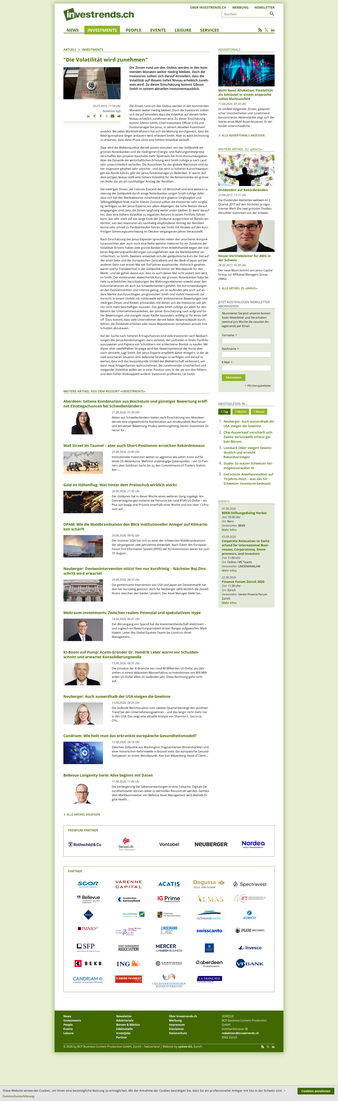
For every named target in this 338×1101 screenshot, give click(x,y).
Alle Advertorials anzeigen (243, 135)
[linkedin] (87, 117)
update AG (185, 1046)
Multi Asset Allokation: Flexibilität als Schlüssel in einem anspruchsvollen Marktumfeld (245, 94)
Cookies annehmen (315, 1091)
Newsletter (265, 7)
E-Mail (227, 362)
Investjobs (123, 1033)
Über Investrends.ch (208, 7)
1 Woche (240, 412)
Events (158, 30)
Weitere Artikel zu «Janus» (240, 149)
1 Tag (224, 412)
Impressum (177, 1025)
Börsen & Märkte (128, 1025)
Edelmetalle (124, 1029)
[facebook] (99, 117)
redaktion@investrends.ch (240, 1033)
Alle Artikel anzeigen (83, 814)
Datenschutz (178, 1033)
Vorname (229, 335)
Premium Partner (83, 830)
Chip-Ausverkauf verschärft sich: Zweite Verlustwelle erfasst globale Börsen (248, 437)
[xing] (93, 117)
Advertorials (229, 49)
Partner (75, 871)
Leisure (183, 30)
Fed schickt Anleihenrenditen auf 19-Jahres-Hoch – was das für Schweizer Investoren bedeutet (248, 479)
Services (209, 30)
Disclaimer (176, 1029)
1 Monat (259, 412)
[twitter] (105, 117)
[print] (117, 117)
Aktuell (70, 49)
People (133, 30)
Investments (102, 30)
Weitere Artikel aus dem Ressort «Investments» (104, 391)
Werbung (240, 7)
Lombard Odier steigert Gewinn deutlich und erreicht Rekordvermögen (247, 452)
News (73, 30)
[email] (111, 117)
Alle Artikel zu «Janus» (239, 288)
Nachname (230, 348)
